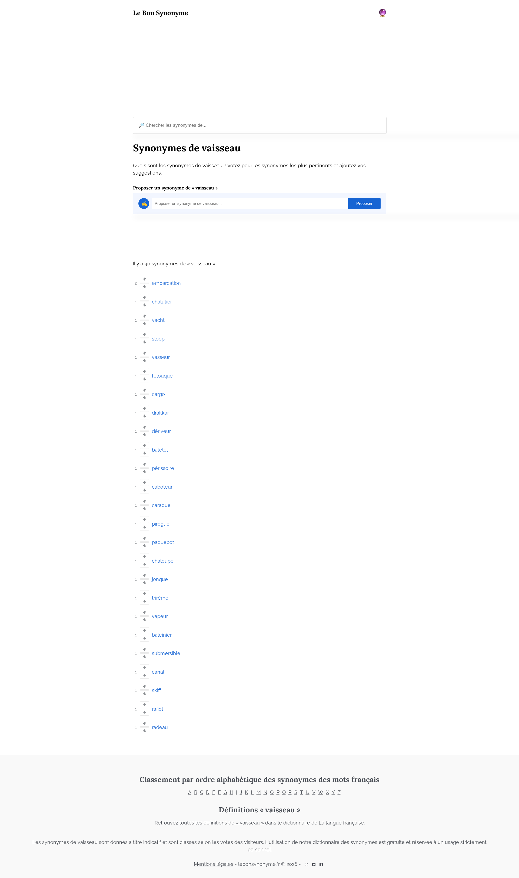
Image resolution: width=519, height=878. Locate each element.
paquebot (163, 542)
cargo (158, 394)
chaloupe (163, 561)
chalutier (162, 302)
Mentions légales (213, 864)
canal (158, 672)
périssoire (163, 468)
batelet (160, 450)
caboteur (162, 487)
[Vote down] (144, 286)
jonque (160, 579)
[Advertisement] (259, 68)
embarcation (166, 283)
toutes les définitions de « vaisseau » (221, 823)
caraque (161, 505)
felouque (162, 376)
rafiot (157, 709)
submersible (166, 653)
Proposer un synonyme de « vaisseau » (175, 188)
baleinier (162, 635)
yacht (158, 320)
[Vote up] (144, 279)
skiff (156, 690)
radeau (160, 727)
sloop (158, 339)
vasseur (161, 357)
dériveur (161, 431)
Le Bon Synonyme (160, 13)
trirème (160, 598)
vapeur (160, 616)
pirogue (160, 524)
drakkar (160, 413)
